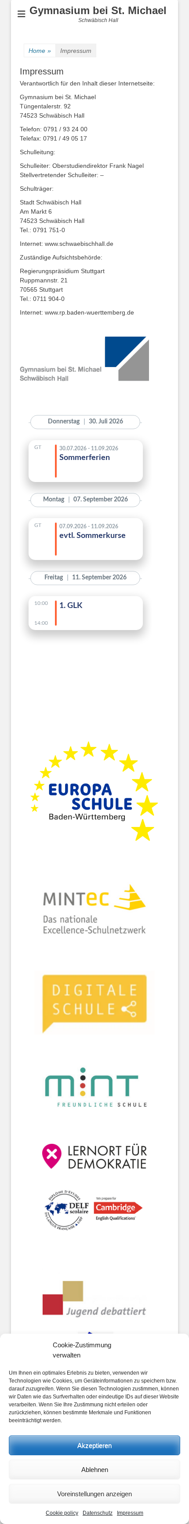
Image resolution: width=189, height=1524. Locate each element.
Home (40, 50)
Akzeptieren (94, 1445)
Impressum (130, 1513)
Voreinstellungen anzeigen (94, 1494)
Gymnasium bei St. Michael (98, 10)
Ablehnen (94, 1469)
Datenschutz (98, 1513)
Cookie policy (62, 1513)
